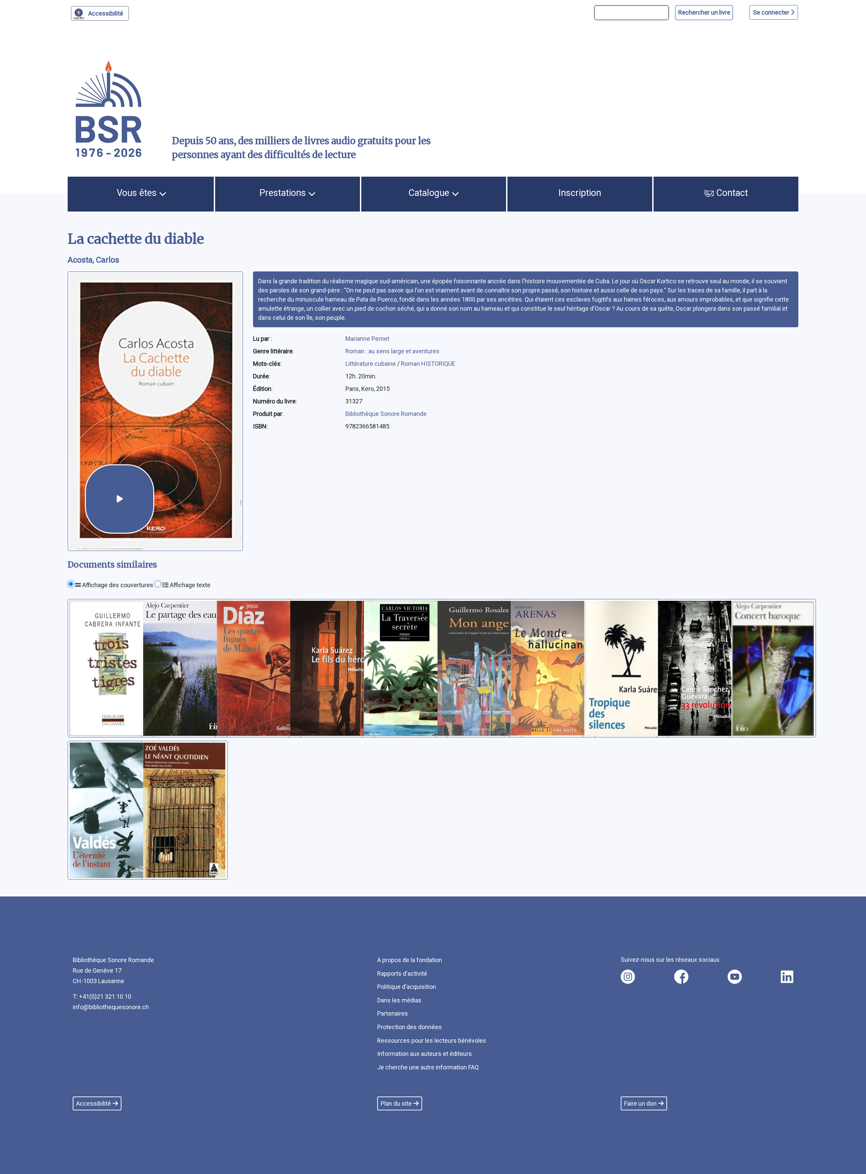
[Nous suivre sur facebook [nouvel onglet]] (681, 977)
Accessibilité (105, 13)
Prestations (283, 192)
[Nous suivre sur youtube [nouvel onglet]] (735, 977)
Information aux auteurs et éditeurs (424, 1053)
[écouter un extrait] (119, 499)
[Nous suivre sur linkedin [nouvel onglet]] (787, 977)
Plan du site (396, 1103)
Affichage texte (189, 585)
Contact (731, 192)
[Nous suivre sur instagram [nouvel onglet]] (628, 977)
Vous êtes (138, 192)
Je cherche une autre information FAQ (428, 1067)
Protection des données (409, 1027)
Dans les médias (399, 1000)
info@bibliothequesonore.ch (111, 1007)
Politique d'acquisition (406, 986)
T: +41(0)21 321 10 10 (102, 996)
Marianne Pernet (367, 338)
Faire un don (640, 1103)
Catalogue (430, 192)
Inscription (580, 192)
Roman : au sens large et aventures (392, 351)
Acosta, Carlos (93, 260)
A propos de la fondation (409, 959)
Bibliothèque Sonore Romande (386, 413)
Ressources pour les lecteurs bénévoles (431, 1040)
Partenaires (392, 1013)
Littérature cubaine (371, 363)
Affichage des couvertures (117, 585)
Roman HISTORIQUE (428, 363)
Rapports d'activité (402, 973)
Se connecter (772, 12)
